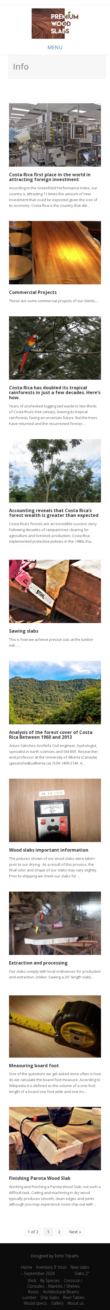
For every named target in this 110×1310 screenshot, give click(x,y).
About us (75, 1303)
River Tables (74, 1297)
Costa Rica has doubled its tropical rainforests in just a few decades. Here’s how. (54, 393)
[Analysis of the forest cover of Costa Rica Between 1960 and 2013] (55, 692)
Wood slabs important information (48, 850)
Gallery (57, 1303)
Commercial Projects (33, 292)
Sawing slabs (23, 631)
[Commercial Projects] (55, 252)
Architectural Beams (61, 1291)
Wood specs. (35, 1303)
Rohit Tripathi (66, 1256)
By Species (50, 1280)
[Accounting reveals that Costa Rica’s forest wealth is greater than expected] (55, 470)
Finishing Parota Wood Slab (40, 1178)
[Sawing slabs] (55, 591)
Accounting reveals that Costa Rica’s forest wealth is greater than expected (53, 513)
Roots (33, 1291)
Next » (75, 1231)
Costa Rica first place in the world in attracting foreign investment (50, 177)
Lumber (30, 1297)
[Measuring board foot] (55, 1026)
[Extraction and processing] (55, 922)
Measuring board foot (34, 1065)
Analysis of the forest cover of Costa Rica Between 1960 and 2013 (51, 734)
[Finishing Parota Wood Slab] (55, 1138)
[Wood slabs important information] (55, 810)
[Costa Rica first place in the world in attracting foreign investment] (55, 134)
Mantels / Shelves (64, 1286)
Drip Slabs (50, 1297)
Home (26, 1267)
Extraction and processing (38, 963)
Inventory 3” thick (51, 1267)
